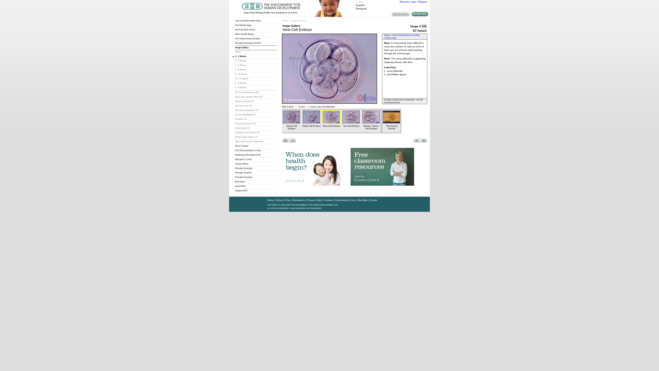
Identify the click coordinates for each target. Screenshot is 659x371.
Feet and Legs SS (243, 106)
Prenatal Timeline (243, 173)
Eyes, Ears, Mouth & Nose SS (249, 97)
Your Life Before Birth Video (248, 21)
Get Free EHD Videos (245, 30)
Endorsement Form (345, 200)
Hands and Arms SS (244, 101)
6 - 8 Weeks (240, 70)
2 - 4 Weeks (240, 61)
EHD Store (240, 182)
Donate (373, 200)
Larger (301, 106)
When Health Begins (244, 34)
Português (361, 8)
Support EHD (241, 190)
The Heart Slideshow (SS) (247, 92)
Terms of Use (283, 200)
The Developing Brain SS (247, 110)
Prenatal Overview (243, 177)
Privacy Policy (314, 200)
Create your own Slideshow (322, 106)
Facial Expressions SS (245, 123)
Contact (328, 200)
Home (285, 20)
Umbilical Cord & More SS (247, 132)
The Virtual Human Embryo (247, 38)
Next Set (424, 140)
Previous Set (285, 140)
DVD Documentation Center (248, 150)
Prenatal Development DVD (248, 43)
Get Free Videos (400, 14)
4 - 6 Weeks (240, 65)
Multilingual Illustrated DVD (248, 155)
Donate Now (420, 14)
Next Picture (416, 140)
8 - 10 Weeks (241, 74)
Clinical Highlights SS (245, 115)
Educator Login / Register (413, 1)
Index (237, 52)
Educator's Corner (243, 159)
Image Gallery (242, 47)
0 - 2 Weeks (240, 56)
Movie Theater (241, 146)
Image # (416, 26)
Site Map (362, 200)
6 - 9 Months (241, 87)
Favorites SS (241, 119)
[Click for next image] (329, 69)
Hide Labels (288, 106)
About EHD (240, 186)
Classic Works (241, 164)
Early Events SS (242, 128)
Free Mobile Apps (243, 25)
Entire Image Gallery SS (246, 137)
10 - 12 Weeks (241, 78)
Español (360, 5)
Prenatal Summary (243, 168)
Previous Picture (293, 140)
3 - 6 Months (241, 83)
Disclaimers (298, 200)
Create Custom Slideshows (251, 141)
